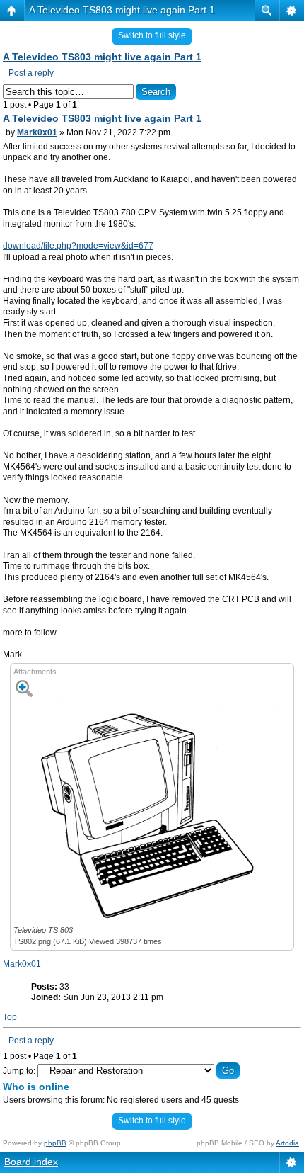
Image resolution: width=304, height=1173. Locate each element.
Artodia (287, 1143)
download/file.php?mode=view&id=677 (78, 246)
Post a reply (31, 73)
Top (10, 1017)
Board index (31, 1161)
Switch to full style (152, 35)
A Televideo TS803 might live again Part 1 (122, 10)
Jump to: (19, 1071)
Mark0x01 (37, 132)
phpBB (55, 1143)
